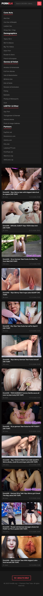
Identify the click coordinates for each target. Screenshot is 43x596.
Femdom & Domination (11, 87)
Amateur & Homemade (11, 67)
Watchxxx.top (8, 156)
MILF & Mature (9, 43)
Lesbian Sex (8, 26)
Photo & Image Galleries (12, 123)
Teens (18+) (8, 39)
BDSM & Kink (8, 79)
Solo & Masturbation (10, 75)
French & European (10, 58)
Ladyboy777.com (9, 148)
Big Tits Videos (9, 47)
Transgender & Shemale (12, 115)
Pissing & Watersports (11, 99)
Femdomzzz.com (9, 136)
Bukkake (7, 95)
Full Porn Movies (9, 71)
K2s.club (6, 144)
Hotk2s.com (8, 140)
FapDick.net (8, 132)
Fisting (6, 91)
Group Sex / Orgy (10, 30)
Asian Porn (7, 51)
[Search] (39, 3)
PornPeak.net (8, 152)
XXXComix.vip (8, 160)
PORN (7, 3)
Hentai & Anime (9, 119)
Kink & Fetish (8, 83)
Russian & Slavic (9, 54)
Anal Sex (7, 18)
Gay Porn (7, 111)
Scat (5, 103)
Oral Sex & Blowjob (10, 22)
